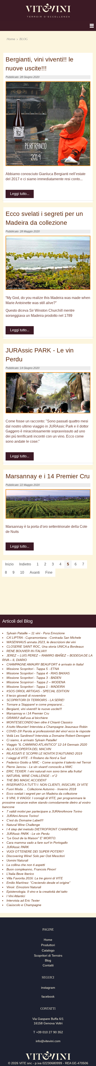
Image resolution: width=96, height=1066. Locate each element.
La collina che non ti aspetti (25, 865)
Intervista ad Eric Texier (23, 900)
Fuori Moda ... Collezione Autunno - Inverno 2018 (41, 789)
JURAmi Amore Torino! (22, 816)
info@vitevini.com (48, 1041)
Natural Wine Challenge (23, 825)
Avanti (35, 572)
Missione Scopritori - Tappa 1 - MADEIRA (35, 686)
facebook (48, 996)
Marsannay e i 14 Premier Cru (27, 713)
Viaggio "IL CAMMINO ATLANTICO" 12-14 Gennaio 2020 (46, 744)
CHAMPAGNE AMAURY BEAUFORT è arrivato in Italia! (45, 664)
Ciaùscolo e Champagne (23, 905)
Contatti (48, 965)
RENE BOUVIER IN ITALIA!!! (26, 651)
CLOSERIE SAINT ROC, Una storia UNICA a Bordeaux (45, 646)
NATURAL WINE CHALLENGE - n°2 (31, 776)
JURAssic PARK (17, 847)
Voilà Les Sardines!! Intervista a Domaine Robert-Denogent (48, 735)
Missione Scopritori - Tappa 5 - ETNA (32, 669)
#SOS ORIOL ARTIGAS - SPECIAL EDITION (37, 691)
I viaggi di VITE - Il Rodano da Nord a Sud (36, 758)
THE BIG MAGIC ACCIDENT (26, 780)
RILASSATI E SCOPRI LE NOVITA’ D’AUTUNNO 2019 (44, 753)
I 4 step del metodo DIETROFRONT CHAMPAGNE (42, 829)
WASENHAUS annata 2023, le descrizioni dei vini (41, 642)
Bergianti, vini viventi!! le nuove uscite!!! (34, 709)
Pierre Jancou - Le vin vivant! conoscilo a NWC (39, 767)
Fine (48, 572)
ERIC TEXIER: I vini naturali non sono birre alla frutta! (44, 771)
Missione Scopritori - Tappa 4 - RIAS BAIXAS (38, 673)
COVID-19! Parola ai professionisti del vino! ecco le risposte (48, 731)
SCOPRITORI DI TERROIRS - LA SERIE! (35, 700)
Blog (48, 960)
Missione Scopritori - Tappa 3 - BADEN (33, 677)
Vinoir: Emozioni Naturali (23, 887)
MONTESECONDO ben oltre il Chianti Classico (39, 722)
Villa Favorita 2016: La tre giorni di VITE (34, 878)
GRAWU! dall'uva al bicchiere (27, 718)
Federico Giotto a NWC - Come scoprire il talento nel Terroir (48, 762)
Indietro (25, 564)
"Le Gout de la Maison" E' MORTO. (31, 838)
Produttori (48, 945)
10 (22, 572)
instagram (48, 987)
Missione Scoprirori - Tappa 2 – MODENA (35, 682)
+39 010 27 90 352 (49, 1032)
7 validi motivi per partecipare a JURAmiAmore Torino (44, 811)
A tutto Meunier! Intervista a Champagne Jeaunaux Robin (47, 726)
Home (11, 39)
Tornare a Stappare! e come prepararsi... (35, 704)
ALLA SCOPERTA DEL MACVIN (28, 749)
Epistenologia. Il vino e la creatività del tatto (36, 891)
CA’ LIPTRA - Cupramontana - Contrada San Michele (43, 637)
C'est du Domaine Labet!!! (24, 820)
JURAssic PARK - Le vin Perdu (28, 833)
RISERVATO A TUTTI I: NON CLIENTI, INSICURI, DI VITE (47, 784)
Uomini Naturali (17, 860)
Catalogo (48, 950)
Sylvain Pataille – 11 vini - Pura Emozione (35, 633)
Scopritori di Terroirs (48, 955)
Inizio (9, 564)
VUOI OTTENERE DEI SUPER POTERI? (35, 851)
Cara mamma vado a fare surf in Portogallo (37, 842)
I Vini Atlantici (15, 896)
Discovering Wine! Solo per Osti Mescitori (35, 856)
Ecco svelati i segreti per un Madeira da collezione (41, 793)
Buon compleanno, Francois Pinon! (31, 869)
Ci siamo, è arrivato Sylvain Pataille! (31, 740)
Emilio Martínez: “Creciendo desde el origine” (38, 882)
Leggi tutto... (19, 194)
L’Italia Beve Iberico (20, 874)
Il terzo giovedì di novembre (26, 695)
